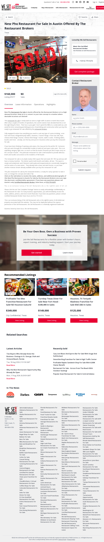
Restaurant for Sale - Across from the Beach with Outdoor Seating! (73, 369)
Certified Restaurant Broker (24, 182)
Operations (39, 104)
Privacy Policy (71, 539)
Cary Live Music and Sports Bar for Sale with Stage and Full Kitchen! (75, 355)
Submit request (84, 170)
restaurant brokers (40, 129)
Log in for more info (60, 94)
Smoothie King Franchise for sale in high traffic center (75, 359)
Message (75, 142)
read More (10, 365)
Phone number (77, 124)
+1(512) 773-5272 (86, 61)
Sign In (95, 2)
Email (74, 133)
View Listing (19, 320)
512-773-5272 (50, 182)
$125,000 (75, 310)
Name (74, 115)
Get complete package (84, 71)
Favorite (84, 17)
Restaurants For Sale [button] (77, 8)
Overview (8, 104)
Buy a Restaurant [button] (47, 8)
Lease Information (23, 104)
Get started (36, 252)
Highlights (51, 104)
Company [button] (34, 8)
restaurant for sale (14, 121)
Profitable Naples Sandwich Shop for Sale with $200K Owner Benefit (74, 363)
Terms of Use (62, 539)
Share (96, 17)
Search (10, 17)
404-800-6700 (65, 2)
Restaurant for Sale (18, 112)
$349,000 (11, 310)
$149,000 (43, 310)
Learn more (68, 252)
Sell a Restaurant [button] (61, 8)
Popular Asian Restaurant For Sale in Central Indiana (73, 374)
